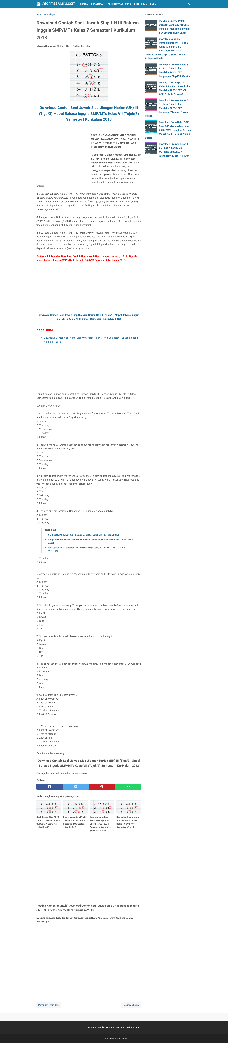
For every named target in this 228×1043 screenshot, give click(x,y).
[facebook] (49, 787)
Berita (84, 4)
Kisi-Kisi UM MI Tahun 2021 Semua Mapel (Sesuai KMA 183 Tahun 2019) (83, 535)
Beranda (91, 1027)
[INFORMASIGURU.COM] (55, 4)
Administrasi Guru (119, 4)
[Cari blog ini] (190, 4)
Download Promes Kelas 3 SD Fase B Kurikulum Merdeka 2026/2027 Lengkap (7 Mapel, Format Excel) (167, 108)
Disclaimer (103, 1027)
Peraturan (98, 4)
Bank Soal (140, 4)
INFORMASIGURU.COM (117, 1038)
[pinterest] (102, 787)
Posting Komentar (81, 46)
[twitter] (76, 787)
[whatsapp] (128, 787)
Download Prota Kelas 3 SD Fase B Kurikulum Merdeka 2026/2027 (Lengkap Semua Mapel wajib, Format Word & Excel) (168, 130)
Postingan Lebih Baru (48, 1005)
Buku (153, 4)
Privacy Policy (117, 1027)
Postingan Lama (131, 1005)
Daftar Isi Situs (133, 1027)
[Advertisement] (62, 155)
